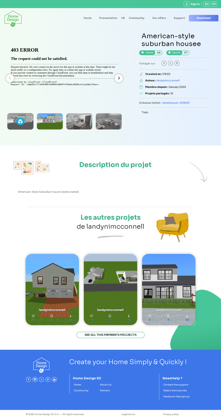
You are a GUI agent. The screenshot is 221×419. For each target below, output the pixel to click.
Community (136, 18)
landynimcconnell (168, 80)
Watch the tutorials (175, 390)
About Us (105, 384)
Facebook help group (176, 396)
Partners (105, 390)
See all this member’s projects (111, 335)
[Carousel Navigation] (64, 78)
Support (179, 18)
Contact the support (175, 384)
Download (204, 18)
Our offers (159, 18)
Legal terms (128, 414)
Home (88, 18)
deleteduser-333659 (175, 103)
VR (123, 18)
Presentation (108, 18)
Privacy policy (171, 414)
